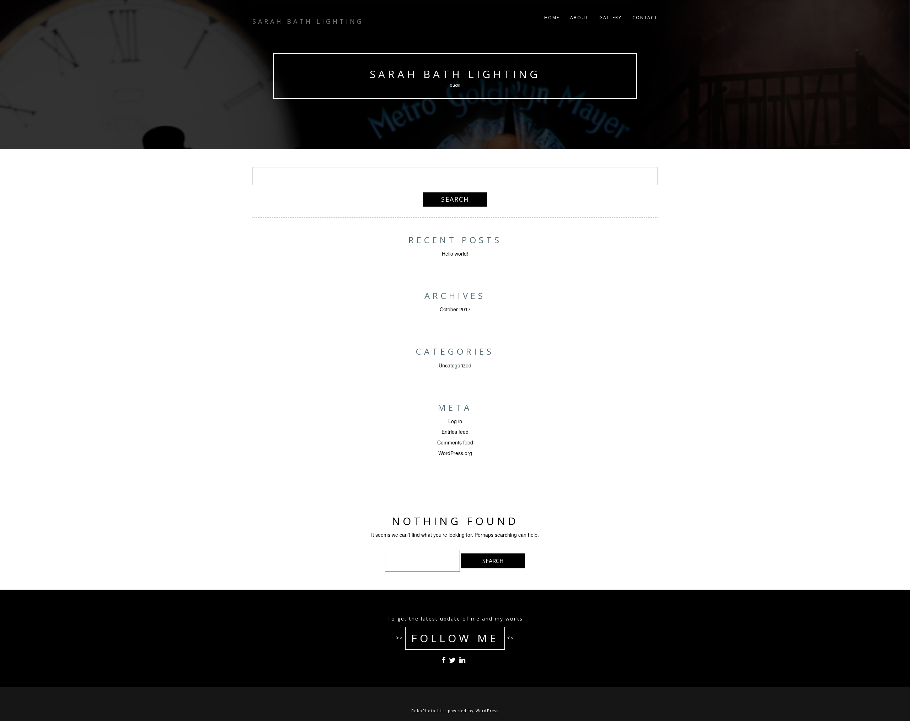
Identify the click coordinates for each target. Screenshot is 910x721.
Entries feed (455, 431)
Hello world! (455, 253)
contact (645, 18)
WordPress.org (455, 453)
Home (552, 18)
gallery (610, 18)
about (579, 18)
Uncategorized (455, 365)
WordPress (487, 710)
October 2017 (455, 309)
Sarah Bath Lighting (455, 74)
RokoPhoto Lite (428, 710)
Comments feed (455, 442)
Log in (455, 421)
